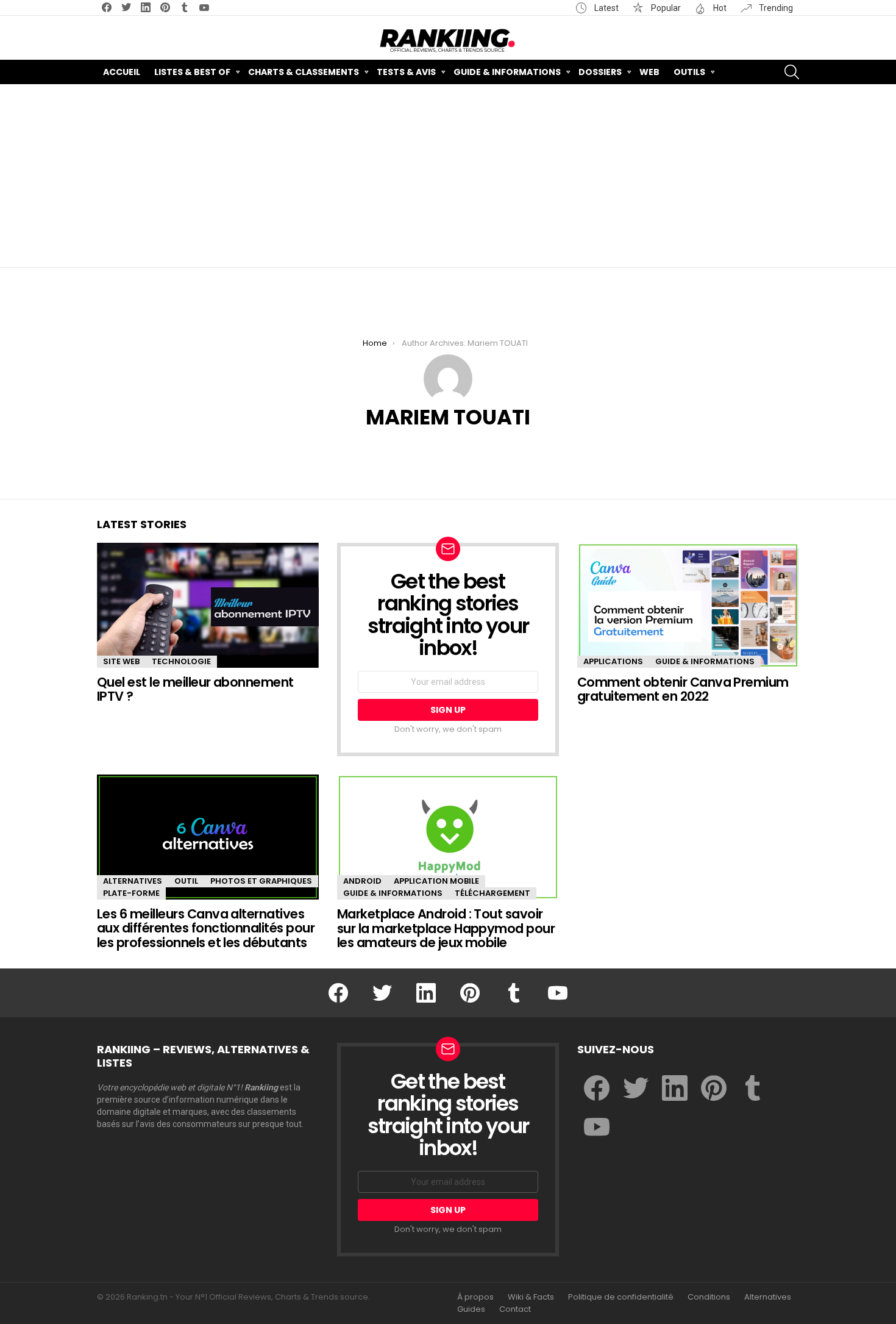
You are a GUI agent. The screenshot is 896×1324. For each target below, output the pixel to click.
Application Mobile (436, 881)
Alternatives (132, 881)
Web (649, 72)
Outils (689, 72)
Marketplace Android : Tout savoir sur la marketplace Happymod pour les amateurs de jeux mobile (446, 928)
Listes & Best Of (192, 72)
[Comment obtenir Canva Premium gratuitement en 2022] (688, 605)
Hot (719, 8)
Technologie (181, 661)
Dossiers (600, 72)
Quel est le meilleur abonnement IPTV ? (195, 689)
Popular (665, 8)
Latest (605, 8)
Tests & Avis (406, 72)
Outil (186, 881)
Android (362, 881)
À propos (475, 1297)
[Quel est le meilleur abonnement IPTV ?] (208, 605)
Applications (613, 661)
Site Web (121, 661)
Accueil (121, 72)
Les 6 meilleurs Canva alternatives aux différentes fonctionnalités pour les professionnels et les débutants (206, 928)
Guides (471, 1309)
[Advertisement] (448, 175)
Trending (775, 8)
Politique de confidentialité (621, 1297)
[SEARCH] (791, 72)
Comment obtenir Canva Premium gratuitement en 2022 (683, 689)
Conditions (709, 1297)
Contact (515, 1309)
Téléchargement (492, 893)
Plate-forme (131, 893)
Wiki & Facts (531, 1297)
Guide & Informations (507, 72)
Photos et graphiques (261, 881)
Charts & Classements (303, 72)
